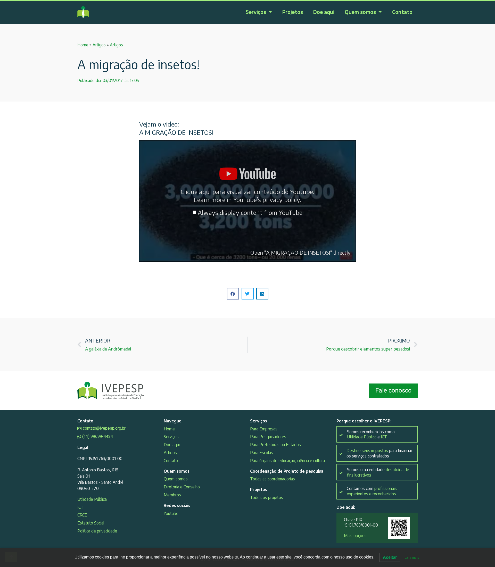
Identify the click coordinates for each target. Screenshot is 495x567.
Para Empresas (263, 428)
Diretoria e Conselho (182, 486)
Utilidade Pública (92, 499)
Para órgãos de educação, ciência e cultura (287, 460)
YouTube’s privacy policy (266, 199)
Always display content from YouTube (250, 212)
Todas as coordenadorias (272, 478)
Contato (402, 12)
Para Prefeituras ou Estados (275, 444)
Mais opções (355, 535)
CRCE (82, 515)
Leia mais (412, 557)
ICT (80, 507)
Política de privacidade (97, 530)
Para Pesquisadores (268, 436)
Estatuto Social (90, 523)
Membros (172, 494)
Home (82, 44)
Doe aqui (323, 12)
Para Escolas (261, 452)
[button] (233, 293)
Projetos (292, 12)
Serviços (256, 12)
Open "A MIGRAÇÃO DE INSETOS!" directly (300, 252)
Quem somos (360, 12)
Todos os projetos (266, 497)
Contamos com (372, 491)
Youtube (171, 513)
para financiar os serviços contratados (379, 453)
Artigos (99, 44)
